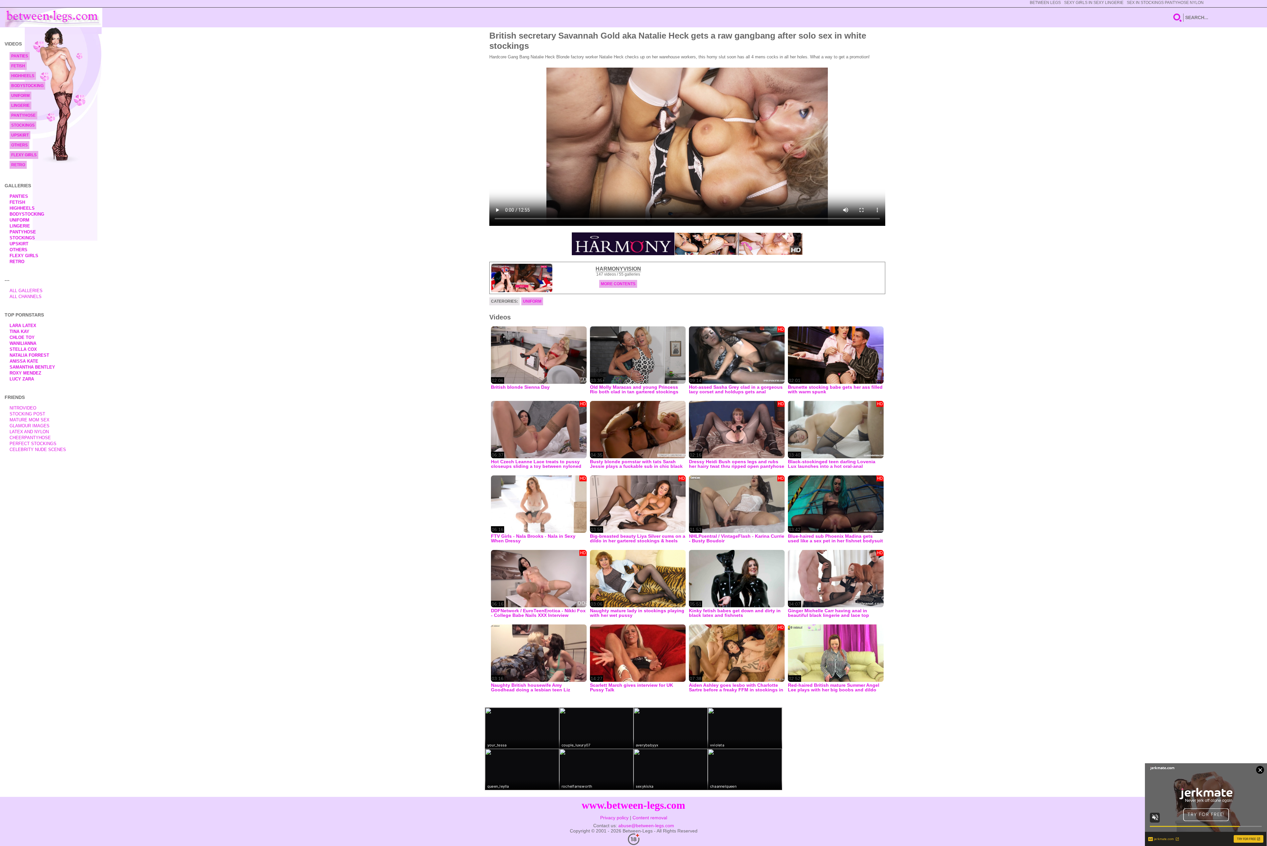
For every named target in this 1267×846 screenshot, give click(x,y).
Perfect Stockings (33, 443)
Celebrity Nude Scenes (38, 449)
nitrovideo (23, 408)
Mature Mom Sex (29, 419)
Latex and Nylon (29, 431)
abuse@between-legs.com (646, 825)
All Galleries (26, 290)
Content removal (650, 817)
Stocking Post (27, 413)
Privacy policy (614, 817)
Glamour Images (29, 425)
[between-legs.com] (53, 17)
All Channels (26, 296)
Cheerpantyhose (30, 437)
